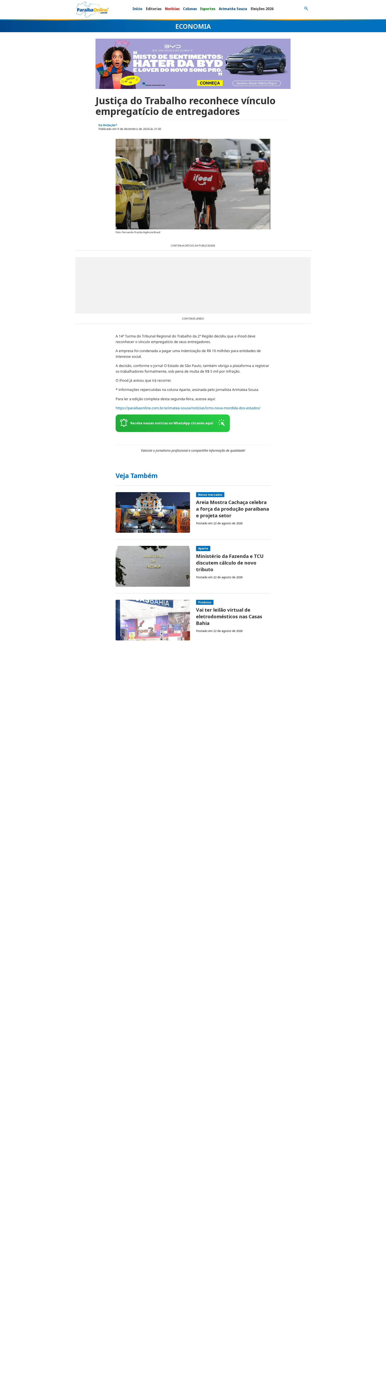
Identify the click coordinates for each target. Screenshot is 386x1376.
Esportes (207, 8)
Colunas (190, 8)
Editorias (153, 8)
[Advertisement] (193, 285)
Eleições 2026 (262, 8)
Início (137, 8)
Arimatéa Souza (233, 8)
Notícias (172, 8)
